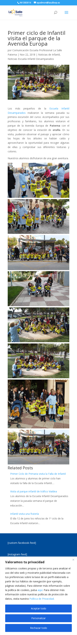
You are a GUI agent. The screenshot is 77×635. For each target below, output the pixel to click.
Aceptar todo (38, 608)
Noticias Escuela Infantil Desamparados (31, 59)
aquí (40, 590)
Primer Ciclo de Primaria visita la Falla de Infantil (38, 473)
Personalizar (38, 618)
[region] (38, 596)
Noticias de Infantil (49, 54)
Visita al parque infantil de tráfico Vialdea (33, 491)
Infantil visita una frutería (24, 513)
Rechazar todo (38, 628)
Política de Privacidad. (41, 598)
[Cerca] (73, 559)
